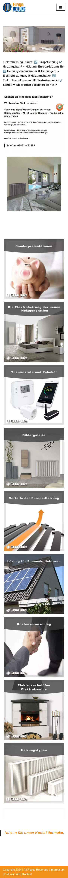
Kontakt (27, 874)
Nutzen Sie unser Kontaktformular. (34, 833)
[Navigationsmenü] (60, 7)
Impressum (57, 869)
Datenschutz (12, 874)
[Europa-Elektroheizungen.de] (14, 7)
